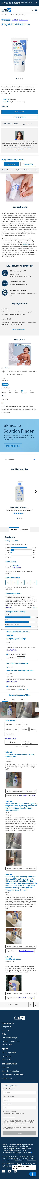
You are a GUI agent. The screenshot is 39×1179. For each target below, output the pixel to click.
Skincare (8, 15)
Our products (7, 1027)
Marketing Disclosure (7, 1122)
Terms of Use (10, 1121)
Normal (18, 1113)
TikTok (24, 1151)
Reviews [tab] (14, 529)
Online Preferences (9, 1153)
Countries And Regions (11, 1071)
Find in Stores (19, 117)
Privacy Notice (6, 1123)
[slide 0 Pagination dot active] (17, 518)
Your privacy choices (22, 1153)
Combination (7, 1113)
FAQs (4, 1034)
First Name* (8, 1089)
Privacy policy (28, 1145)
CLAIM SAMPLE (17, 3)
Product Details (7, 170)
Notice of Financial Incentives (17, 1123)
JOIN (19, 1133)
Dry (13, 1113)
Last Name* (8, 1096)
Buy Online (19, 112)
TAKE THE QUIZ (13, 446)
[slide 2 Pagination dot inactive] (21, 518)
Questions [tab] (24, 529)
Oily (23, 1113)
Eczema (17, 276)
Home (3, 15)
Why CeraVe (6, 1060)
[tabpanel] (19, 770)
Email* (7, 1104)
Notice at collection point (10, 1147)
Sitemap (4, 1145)
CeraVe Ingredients (9, 1052)
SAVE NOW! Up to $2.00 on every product (16, 124)
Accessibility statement (16, 1145)
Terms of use (7, 1149)
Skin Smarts (6, 1056)
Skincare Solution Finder (11, 1041)
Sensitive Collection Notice (9, 1117)
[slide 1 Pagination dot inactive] (19, 518)
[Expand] (19, 459)
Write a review (23, 20)
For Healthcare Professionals (13, 1075)
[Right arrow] (36, 492)
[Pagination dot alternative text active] (16, 78)
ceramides (26, 244)
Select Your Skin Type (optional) (9, 1111)
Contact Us (6, 1067)
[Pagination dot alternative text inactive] (18, 78)
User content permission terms (21, 1149)
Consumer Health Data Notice (12, 1151)
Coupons (5, 1030)
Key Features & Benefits (23, 170)
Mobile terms (24, 1147)
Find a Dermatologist (10, 1037)
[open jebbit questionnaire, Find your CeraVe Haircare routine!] (32, 1174)
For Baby (13, 15)
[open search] (31, 10)
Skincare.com (7, 1078)
